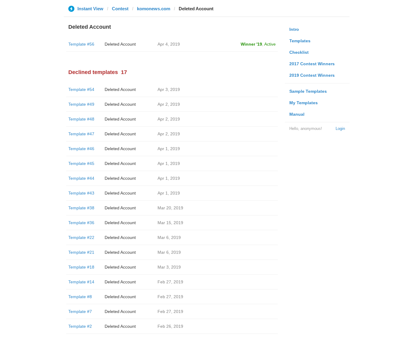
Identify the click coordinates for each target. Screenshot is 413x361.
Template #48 (81, 119)
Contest (120, 8)
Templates (300, 40)
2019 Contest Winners (312, 75)
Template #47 (81, 133)
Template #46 (81, 148)
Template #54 (81, 89)
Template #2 (80, 326)
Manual (296, 114)
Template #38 (81, 207)
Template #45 (81, 163)
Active (270, 44)
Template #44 (81, 178)
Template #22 (81, 237)
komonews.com (153, 8)
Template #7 (80, 311)
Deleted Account (120, 44)
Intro (294, 29)
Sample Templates (308, 91)
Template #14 (81, 281)
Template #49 (81, 104)
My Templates (303, 102)
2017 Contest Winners (312, 63)
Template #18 (81, 267)
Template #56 (81, 44)
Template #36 (81, 222)
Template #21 (81, 252)
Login (340, 128)
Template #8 (80, 296)
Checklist (299, 52)
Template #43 (81, 193)
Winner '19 (251, 44)
